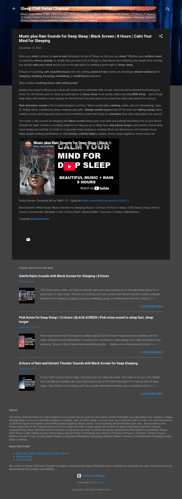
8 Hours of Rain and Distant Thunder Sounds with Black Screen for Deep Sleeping (78, 363)
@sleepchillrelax (40, 218)
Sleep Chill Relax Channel (44, 8)
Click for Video (152, 306)
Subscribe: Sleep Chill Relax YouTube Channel (42, 453)
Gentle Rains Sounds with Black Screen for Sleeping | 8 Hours (64, 276)
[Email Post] (28, 240)
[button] (161, 37)
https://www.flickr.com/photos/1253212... (106, 200)
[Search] (168, 9)
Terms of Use (24, 459)
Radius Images (98, 482)
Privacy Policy (24, 456)
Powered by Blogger (93, 475)
